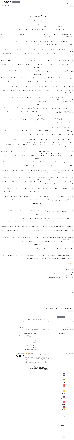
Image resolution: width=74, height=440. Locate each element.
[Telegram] (7, 2)
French (63, 388)
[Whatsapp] (4, 2)
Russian (63, 398)
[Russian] (64, 396)
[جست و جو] (4, 5)
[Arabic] (64, 380)
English (63, 377)
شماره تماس (63, 420)
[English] (64, 374)
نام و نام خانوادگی (62, 416)
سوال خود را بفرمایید (61, 425)
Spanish (63, 393)
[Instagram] (10, 2)
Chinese (63, 404)
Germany (63, 409)
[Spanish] (64, 391)
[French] (64, 385)
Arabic (63, 382)
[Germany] (64, 407)
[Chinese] (64, 402)
